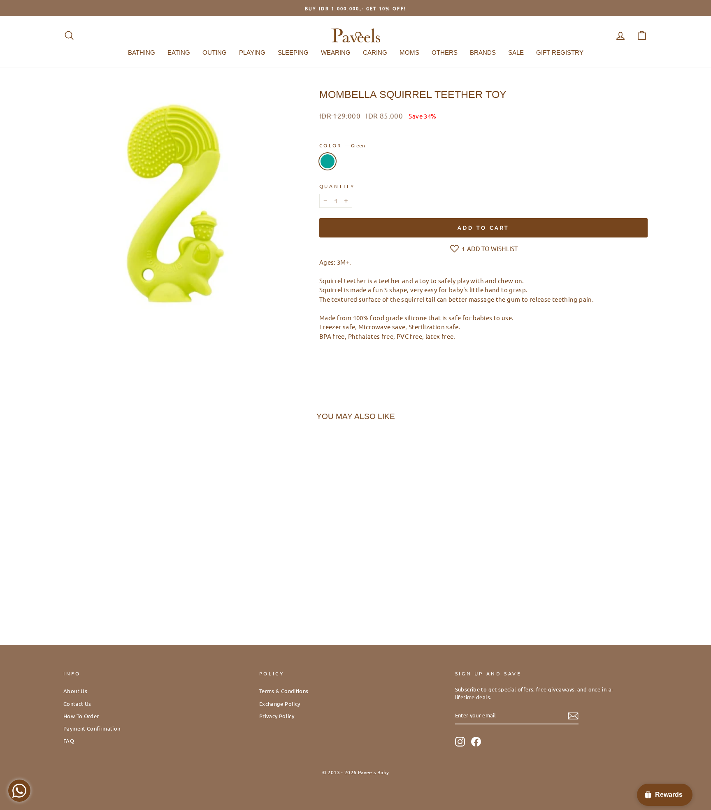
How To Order (81, 715)
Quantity (337, 186)
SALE (516, 52)
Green (327, 161)
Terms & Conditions (284, 690)
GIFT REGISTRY (559, 52)
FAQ (68, 740)
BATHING (141, 52)
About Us (75, 690)
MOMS (409, 52)
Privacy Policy (276, 715)
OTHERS (445, 52)
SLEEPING (293, 52)
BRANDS (483, 52)
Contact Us (77, 703)
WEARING (336, 52)
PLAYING (252, 52)
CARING (375, 52)
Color (342, 145)
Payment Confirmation (92, 728)
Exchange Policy (279, 703)
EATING (178, 52)
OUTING (214, 52)
